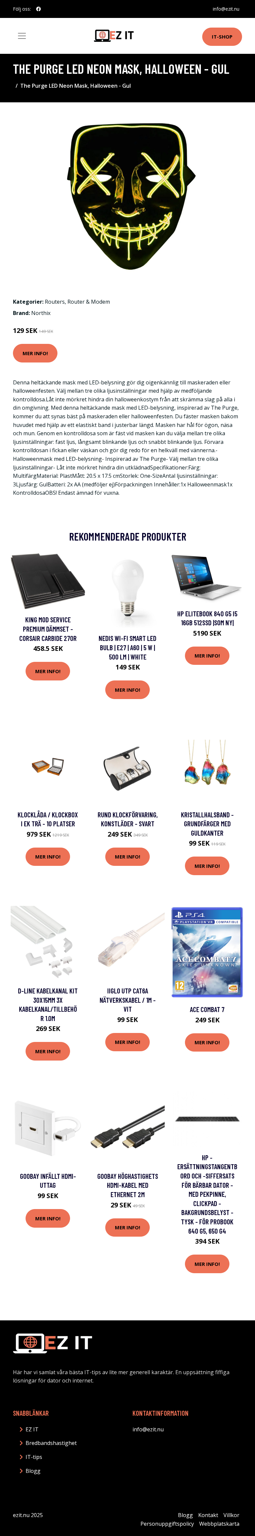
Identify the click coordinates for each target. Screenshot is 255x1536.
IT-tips (34, 1457)
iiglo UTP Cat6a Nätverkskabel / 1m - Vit (128, 999)
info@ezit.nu (226, 9)
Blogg (33, 1471)
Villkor (231, 1515)
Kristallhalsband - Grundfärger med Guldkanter (207, 823)
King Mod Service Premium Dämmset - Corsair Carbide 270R (48, 628)
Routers (55, 301)
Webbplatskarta (219, 1523)
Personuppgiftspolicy (167, 1523)
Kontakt (208, 1515)
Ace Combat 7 (207, 1009)
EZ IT (32, 1429)
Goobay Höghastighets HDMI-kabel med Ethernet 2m (127, 1185)
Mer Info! (35, 353)
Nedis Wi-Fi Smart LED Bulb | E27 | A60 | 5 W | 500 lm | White (127, 647)
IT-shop (222, 36)
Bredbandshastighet (51, 1443)
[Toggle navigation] (22, 36)
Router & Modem (88, 301)
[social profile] (38, 9)
